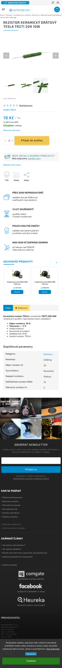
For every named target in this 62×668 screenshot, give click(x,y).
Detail (17, 292)
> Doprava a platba (10, 501)
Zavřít (51, 185)
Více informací (53, 649)
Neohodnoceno (25, 105)
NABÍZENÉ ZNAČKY (17, 3)
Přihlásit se (31, 469)
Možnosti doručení (11, 130)
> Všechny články (9, 565)
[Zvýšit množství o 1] (12, 140)
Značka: (9, 110)
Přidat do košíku (32, 140)
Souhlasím (31, 661)
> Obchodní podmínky (11, 524)
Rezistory (48, 354)
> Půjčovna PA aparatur (12, 497)
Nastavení (31, 654)
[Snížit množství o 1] (5, 140)
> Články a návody (9, 517)
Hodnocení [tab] (22, 308)
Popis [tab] (8, 308)
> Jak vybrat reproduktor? (13, 545)
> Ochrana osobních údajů (13, 528)
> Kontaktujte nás (9, 509)
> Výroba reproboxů (10, 513)
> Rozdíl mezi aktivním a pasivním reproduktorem (24, 553)
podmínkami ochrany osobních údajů (31, 478)
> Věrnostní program (10, 505)
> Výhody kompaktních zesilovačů (17, 557)
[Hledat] (52, 3)
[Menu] (3, 9)
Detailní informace (12, 164)
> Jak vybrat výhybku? (11, 549)
